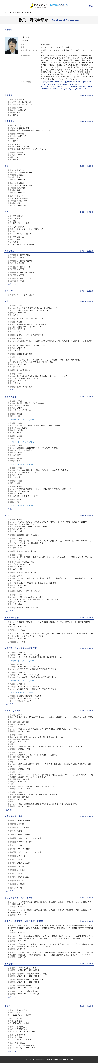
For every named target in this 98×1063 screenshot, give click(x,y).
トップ (5, 13)
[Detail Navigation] (91, 5)
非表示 (89, 95)
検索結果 (16, 13)
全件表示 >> (11, 284)
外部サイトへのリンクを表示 (22, 420)
